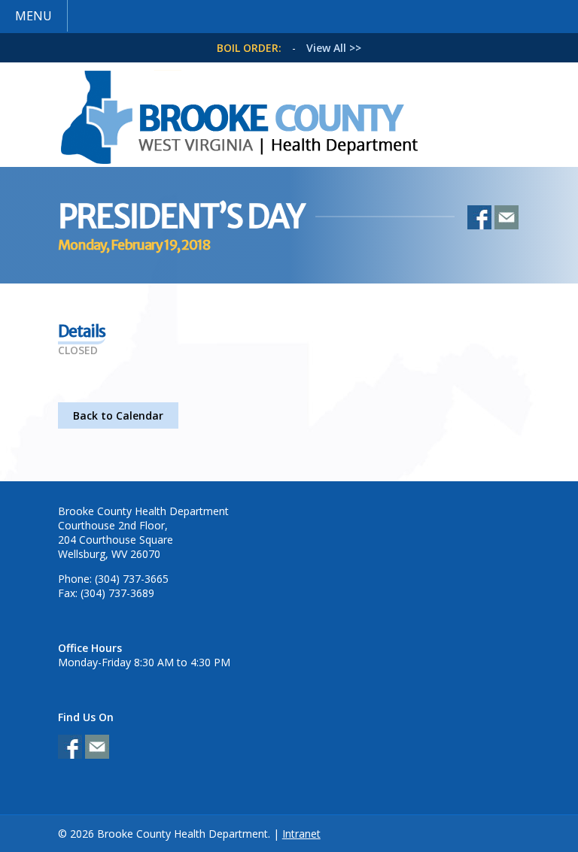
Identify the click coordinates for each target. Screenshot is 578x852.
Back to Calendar (118, 415)
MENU (33, 16)
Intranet (301, 833)
